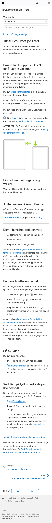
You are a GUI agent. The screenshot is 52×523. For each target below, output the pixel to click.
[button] (37, 3)
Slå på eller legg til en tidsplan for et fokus (26, 437)
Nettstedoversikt (7, 518)
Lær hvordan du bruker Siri (30, 121)
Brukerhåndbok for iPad (15, 9)
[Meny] (49, 3)
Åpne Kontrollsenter (12, 217)
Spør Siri (16, 118)
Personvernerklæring (9, 516)
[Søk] (6, 27)
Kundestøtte (12, 498)
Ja (18, 491)
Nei (32, 491)
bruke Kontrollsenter (20, 92)
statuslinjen (39, 424)
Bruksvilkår (21, 516)
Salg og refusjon (33, 516)
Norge (4, 510)
